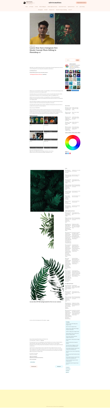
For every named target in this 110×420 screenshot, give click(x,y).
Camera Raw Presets (62, 6)
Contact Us (67, 367)
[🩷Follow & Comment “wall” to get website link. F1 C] (67, 87)
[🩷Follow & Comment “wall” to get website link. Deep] (78, 79)
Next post (59, 366)
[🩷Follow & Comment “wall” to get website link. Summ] (71, 87)
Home (27, 6)
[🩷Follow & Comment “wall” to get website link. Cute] (71, 79)
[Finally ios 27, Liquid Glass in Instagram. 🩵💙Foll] (67, 75)
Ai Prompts (31, 6)
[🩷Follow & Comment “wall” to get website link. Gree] (74, 83)
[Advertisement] (46, 60)
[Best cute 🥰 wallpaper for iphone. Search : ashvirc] (74, 75)
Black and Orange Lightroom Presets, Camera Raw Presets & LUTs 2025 (76, 186)
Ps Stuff (45, 9)
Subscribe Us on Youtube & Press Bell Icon (36, 357)
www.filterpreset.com (33, 70)
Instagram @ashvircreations (81, 2)
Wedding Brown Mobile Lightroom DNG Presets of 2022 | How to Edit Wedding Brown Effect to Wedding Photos (76, 226)
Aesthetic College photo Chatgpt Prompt (72, 331)
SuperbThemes (61, 406)
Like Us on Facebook (33, 359)
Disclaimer (67, 370)
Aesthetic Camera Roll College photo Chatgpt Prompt (75, 108)
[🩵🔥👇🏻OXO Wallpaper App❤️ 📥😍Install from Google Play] (67, 71)
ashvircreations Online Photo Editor (72, 132)
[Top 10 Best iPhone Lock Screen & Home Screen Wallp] (67, 79)
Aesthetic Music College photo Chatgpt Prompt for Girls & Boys (75, 118)
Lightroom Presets (71, 6)
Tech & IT (70, 9)
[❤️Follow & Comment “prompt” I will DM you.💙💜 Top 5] (78, 87)
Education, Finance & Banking (61, 9)
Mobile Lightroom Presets (52, 6)
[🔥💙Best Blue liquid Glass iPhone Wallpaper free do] (78, 75)
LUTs (77, 6)
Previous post (33, 366)
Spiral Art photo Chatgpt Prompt (71, 326)
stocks (48, 320)
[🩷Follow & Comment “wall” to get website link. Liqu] (71, 83)
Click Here (42, 340)
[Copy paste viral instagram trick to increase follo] (71, 75)
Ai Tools (36, 6)
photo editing (82, 6)
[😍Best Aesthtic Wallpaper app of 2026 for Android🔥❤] (74, 71)
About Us (67, 372)
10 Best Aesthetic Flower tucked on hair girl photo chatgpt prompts (75, 128)
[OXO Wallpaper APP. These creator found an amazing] (78, 71)
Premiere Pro (51, 9)
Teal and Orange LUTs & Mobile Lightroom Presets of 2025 (76, 180)
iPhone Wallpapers (42, 6)
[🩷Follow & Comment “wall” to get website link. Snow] (78, 83)
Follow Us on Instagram (33, 356)
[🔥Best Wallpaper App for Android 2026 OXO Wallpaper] (71, 71)
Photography (40, 9)
